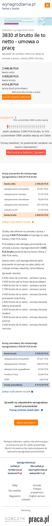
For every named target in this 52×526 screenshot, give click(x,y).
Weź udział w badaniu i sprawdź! (26, 152)
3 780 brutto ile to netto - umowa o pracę (24, 289)
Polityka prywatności (37, 490)
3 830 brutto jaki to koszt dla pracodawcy (24, 281)
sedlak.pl (15, 466)
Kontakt (37, 485)
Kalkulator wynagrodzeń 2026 (18, 30)
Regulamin (15, 496)
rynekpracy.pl (15, 469)
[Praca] (38, 519)
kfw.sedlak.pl (37, 466)
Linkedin (26, 499)
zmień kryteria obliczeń (16, 97)
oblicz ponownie (26, 422)
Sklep (15, 485)
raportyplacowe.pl (37, 469)
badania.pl (15, 473)
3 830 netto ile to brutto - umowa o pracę (24, 277)
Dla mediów (14, 490)
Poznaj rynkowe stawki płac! (24, 409)
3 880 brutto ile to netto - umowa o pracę (24, 285)
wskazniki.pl (37, 473)
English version (37, 496)
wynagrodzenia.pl (26, 462)
